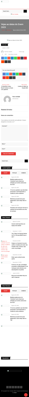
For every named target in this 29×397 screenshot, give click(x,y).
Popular (14, 172)
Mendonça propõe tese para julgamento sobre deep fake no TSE (18, 200)
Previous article (5, 84)
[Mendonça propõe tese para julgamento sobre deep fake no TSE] (5, 199)
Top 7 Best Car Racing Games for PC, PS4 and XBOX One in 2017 (19, 235)
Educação (8, 30)
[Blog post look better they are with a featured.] (5, 276)
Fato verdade (16, 96)
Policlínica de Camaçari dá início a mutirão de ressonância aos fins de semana (19, 209)
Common (23, 172)
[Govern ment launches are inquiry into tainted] (5, 225)
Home (3, 30)
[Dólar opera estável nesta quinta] (5, 256)
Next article (24, 84)
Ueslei (15, 392)
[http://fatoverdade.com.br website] (13, 51)
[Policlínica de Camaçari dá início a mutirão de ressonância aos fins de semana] (5, 208)
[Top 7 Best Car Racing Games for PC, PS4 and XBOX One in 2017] (5, 234)
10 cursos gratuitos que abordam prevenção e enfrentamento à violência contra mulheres (19, 191)
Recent (5, 172)
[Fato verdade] (15, 51)
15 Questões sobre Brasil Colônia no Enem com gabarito (7, 88)
